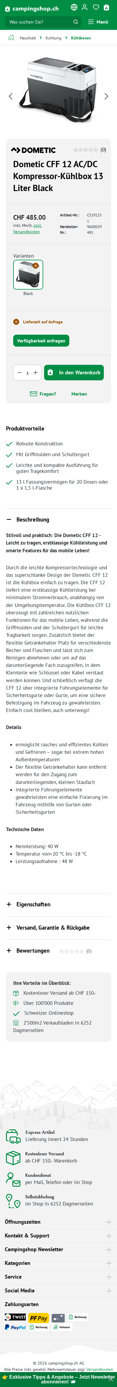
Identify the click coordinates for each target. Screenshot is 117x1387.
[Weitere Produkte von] (33, 149)
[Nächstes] (106, 95)
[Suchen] (75, 21)
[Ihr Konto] (85, 7)
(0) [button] (102, 149)
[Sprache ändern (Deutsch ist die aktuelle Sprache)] (74, 8)
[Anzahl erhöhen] (35, 372)
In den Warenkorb (79, 372)
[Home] (11, 38)
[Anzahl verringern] (19, 372)
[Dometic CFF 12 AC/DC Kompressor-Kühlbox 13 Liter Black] (58, 90)
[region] (58, 95)
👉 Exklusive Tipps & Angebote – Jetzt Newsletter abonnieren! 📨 (58, 1379)
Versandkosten (99, 1369)
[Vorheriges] (10, 95)
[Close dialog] (111, 1379)
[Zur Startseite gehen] (31, 8)
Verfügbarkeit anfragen (41, 341)
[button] (58, 520)
